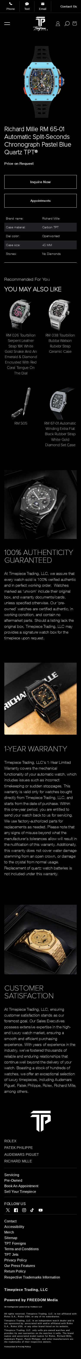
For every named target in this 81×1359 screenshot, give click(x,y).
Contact (10, 1221)
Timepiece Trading (21, 1290)
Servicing (11, 1175)
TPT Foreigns (15, 1243)
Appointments (40, 201)
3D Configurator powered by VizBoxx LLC (23, 1307)
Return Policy (15, 1271)
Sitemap (10, 1238)
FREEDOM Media (42, 1300)
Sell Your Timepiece (20, 1191)
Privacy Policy (15, 1260)
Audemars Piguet (21, 1154)
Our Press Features (19, 1266)
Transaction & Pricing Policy (17, 1346)
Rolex (10, 1141)
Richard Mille (18, 1161)
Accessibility (14, 1227)
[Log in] (58, 23)
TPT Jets (11, 1254)
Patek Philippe (18, 1148)
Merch (9, 1232)
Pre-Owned (13, 1180)
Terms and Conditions (21, 1249)
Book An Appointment (21, 1186)
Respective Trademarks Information (32, 1277)
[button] (7, 23)
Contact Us (68, 6)
